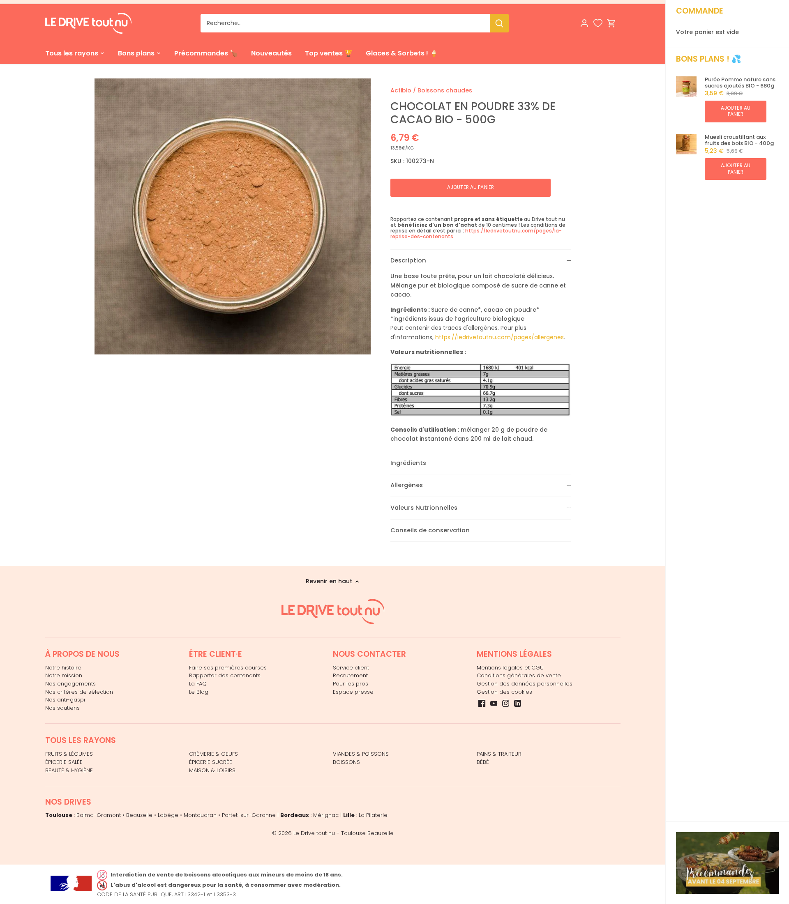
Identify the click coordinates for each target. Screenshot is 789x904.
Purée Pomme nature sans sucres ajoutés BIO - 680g (740, 82)
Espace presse (353, 692)
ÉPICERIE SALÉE (64, 762)
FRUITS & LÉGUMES (69, 754)
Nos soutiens (62, 708)
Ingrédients (408, 463)
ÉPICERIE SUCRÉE (210, 762)
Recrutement (350, 675)
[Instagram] (505, 703)
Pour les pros (350, 684)
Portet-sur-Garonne (249, 815)
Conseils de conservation (430, 530)
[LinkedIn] (517, 703)
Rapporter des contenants (225, 675)
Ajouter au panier (735, 111)
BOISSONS (346, 762)
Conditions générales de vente (519, 675)
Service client (351, 668)
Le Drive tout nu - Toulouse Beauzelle (343, 833)
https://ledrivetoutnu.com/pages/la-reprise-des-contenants (476, 233)
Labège (168, 815)
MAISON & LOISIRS (212, 770)
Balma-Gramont (98, 815)
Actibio (400, 90)
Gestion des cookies (504, 692)
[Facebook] (481, 703)
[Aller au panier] (611, 23)
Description (408, 260)
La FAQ (198, 684)
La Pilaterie (373, 815)
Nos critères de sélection (79, 692)
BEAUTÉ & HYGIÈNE (69, 770)
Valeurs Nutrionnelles (423, 508)
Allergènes (406, 485)
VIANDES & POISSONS (361, 754)
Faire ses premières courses (228, 668)
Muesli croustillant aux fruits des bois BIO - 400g (739, 140)
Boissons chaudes (445, 90)
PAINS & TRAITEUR (499, 754)
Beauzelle (139, 815)
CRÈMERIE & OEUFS (213, 754)
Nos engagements (70, 684)
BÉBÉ (483, 762)
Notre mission (63, 675)
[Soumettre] (499, 23)
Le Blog (198, 692)
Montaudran (200, 815)
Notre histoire (63, 668)
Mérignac (326, 815)
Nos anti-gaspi (65, 700)
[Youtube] (493, 703)
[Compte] (584, 23)
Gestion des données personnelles (524, 684)
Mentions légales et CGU (510, 668)
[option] (233, 216)
